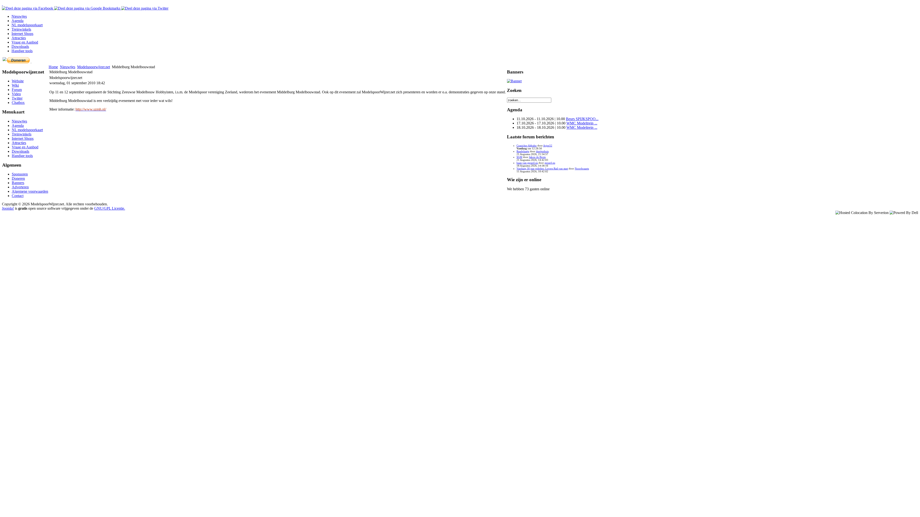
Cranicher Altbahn (527, 145)
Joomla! (8, 208)
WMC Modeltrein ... (581, 123)
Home (53, 67)
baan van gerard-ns (527, 162)
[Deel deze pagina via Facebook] (28, 8)
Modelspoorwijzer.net (93, 67)
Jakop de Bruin (537, 157)
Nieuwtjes (67, 67)
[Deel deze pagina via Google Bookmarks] (87, 8)
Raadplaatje (523, 151)
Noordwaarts (582, 168)
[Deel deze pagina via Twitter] (144, 8)
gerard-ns (550, 162)
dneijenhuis (542, 151)
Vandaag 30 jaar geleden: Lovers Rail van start (542, 168)
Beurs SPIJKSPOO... (582, 119)
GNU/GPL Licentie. (109, 208)
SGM (519, 157)
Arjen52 (547, 145)
